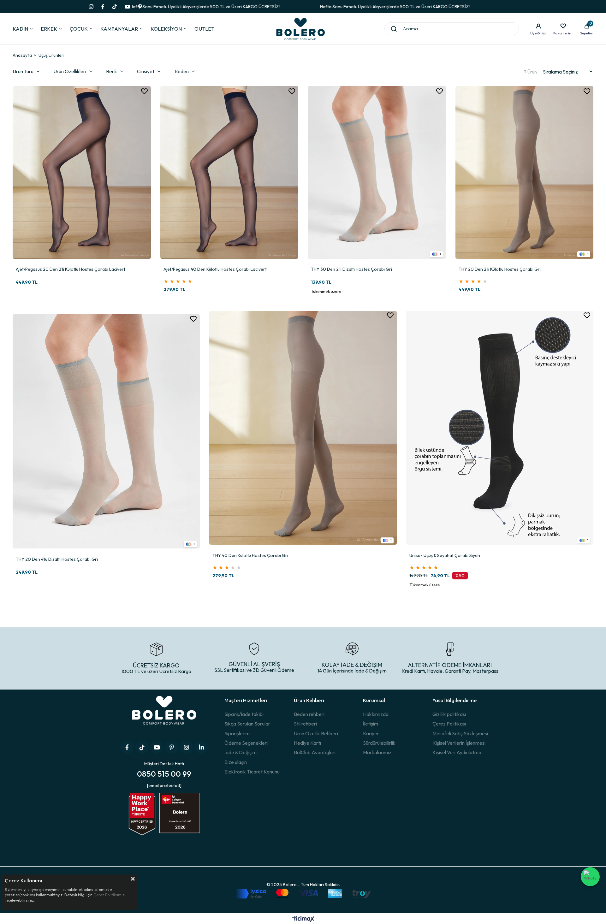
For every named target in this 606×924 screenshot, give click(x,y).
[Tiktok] (142, 747)
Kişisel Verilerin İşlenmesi (458, 743)
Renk (111, 71)
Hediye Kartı (307, 743)
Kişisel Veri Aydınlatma (456, 752)
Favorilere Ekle (144, 91)
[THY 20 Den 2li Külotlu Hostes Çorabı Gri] (524, 172)
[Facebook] (127, 747)
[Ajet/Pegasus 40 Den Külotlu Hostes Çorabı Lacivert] (229, 172)
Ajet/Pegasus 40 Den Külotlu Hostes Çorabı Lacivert (215, 269)
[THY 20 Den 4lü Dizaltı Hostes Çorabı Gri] (106, 431)
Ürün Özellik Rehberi (316, 733)
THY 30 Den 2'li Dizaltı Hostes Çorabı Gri (351, 269)
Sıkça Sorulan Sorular (247, 723)
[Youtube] (156, 747)
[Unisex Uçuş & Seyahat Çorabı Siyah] (499, 428)
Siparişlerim (237, 733)
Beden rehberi (309, 714)
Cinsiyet (145, 71)
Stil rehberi (305, 723)
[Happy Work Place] (164, 819)
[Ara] (394, 29)
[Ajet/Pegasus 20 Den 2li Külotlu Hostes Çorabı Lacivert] (82, 172)
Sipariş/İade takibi (244, 714)
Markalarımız (377, 752)
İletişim (370, 723)
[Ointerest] (171, 747)
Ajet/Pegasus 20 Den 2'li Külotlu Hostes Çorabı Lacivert (70, 269)
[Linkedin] (201, 747)
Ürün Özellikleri (69, 71)
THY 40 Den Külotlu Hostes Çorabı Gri (250, 555)
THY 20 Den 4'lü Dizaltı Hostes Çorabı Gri (57, 559)
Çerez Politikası (449, 723)
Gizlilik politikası (449, 714)
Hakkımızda (376, 714)
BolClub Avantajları (315, 752)
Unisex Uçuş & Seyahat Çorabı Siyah (444, 555)
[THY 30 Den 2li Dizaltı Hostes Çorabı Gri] (377, 172)
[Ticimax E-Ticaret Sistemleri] (303, 919)
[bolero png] (164, 715)
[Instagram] (186, 747)
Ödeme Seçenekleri (246, 743)
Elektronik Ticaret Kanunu (252, 771)
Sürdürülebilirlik (379, 743)
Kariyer (371, 733)
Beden (182, 71)
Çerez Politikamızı (109, 894)
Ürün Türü (23, 71)
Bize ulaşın (235, 762)
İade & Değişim (240, 752)
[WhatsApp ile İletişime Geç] (590, 876)
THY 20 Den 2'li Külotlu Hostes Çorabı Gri (500, 269)
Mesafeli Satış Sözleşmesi (460, 733)
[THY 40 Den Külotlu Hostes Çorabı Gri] (302, 428)
